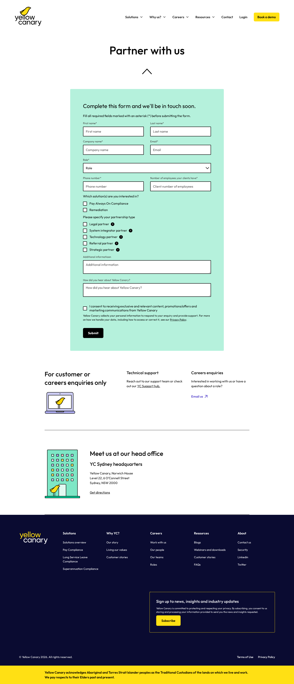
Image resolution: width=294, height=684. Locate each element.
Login (243, 17)
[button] (134, 17)
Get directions (100, 492)
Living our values (116, 550)
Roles (153, 564)
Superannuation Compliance (80, 569)
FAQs (197, 564)
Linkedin (243, 557)
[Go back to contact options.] (147, 71)
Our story (112, 542)
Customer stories (117, 557)
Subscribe (168, 621)
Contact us (244, 542)
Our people (157, 550)
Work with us (158, 542)
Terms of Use (245, 657)
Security (243, 550)
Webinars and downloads (210, 550)
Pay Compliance (73, 550)
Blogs (197, 542)
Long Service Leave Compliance (75, 559)
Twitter (242, 564)
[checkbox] (147, 207)
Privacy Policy (178, 319)
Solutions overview (74, 542)
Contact (227, 17)
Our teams (156, 557)
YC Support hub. (148, 386)
